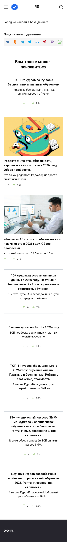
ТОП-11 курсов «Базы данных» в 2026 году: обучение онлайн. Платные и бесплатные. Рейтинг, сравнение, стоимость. (33, 372)
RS (36, 6)
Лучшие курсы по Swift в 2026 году (33, 327)
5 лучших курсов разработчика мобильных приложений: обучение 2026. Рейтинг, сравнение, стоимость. (33, 480)
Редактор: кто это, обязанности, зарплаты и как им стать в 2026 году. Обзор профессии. (31, 165)
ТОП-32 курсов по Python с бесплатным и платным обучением (33, 82)
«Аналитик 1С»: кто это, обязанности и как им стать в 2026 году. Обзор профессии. (32, 243)
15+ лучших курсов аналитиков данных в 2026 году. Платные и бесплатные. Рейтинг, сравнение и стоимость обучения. (33, 282)
